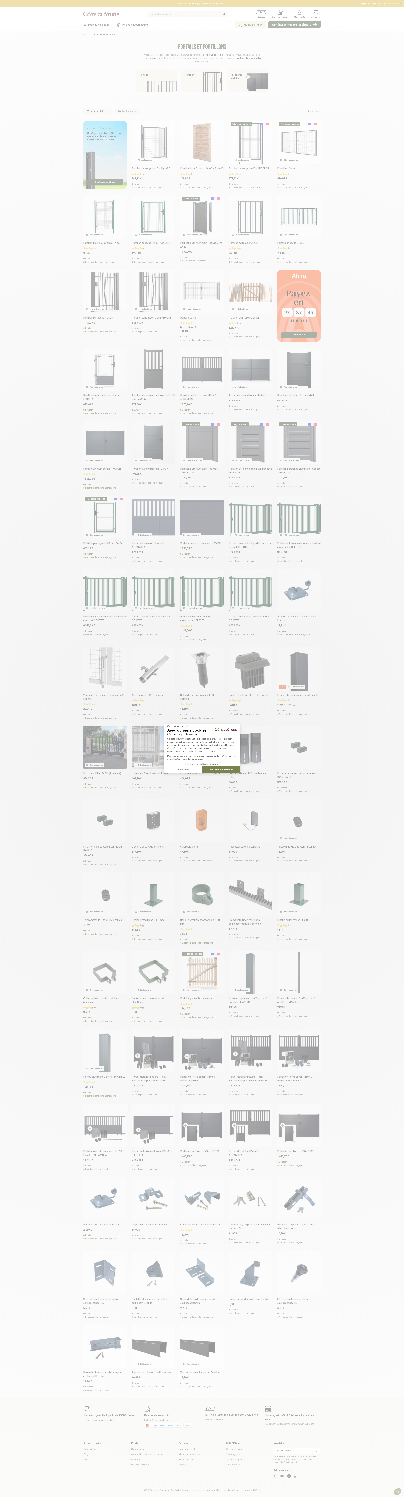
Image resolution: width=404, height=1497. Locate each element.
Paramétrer (183, 769)
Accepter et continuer (221, 769)
